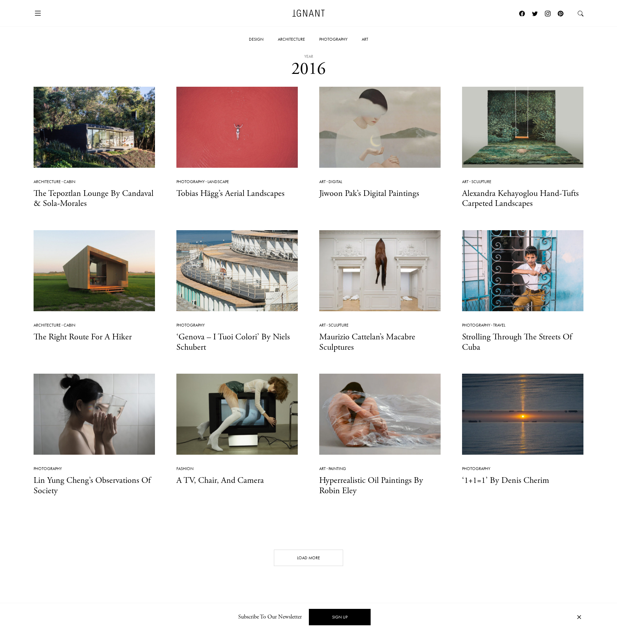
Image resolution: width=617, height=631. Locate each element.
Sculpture (481, 182)
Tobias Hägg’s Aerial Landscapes (230, 193)
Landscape (218, 182)
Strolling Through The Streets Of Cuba (517, 342)
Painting (337, 468)
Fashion (185, 468)
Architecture (291, 39)
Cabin (69, 182)
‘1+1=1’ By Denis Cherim (505, 480)
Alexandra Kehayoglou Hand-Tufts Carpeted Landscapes (520, 198)
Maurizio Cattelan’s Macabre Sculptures (367, 342)
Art (365, 39)
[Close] (579, 617)
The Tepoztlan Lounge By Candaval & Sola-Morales (94, 198)
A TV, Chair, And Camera (220, 480)
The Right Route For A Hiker (83, 337)
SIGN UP (339, 617)
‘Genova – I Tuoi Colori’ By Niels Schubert (233, 342)
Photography (333, 39)
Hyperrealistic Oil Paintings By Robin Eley (371, 485)
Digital (335, 182)
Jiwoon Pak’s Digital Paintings (369, 193)
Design (256, 39)
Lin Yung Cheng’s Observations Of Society (92, 485)
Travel (499, 325)
